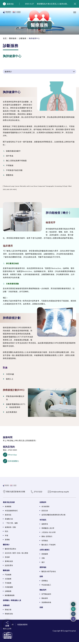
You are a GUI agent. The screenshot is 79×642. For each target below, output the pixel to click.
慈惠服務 (45, 554)
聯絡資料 (45, 598)
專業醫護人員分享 (48, 528)
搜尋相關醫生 (13, 461)
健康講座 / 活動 (10, 527)
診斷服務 (22, 38)
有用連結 (45, 540)
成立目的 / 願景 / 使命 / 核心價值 (16, 553)
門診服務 (8, 574)
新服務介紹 (9, 519)
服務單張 (45, 524)
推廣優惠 (8, 506)
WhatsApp (12, 455)
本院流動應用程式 (11, 510)
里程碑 (7, 557)
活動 (43, 558)
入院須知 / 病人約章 (49, 532)
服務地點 (43, 567)
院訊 (6, 531)
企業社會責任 (45, 550)
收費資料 (43, 502)
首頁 (5, 38)
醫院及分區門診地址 (49, 571)
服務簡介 (8, 71)
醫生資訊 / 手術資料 (49, 545)
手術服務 (8, 583)
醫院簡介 (6, 545)
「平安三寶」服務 (11, 523)
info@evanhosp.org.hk (60, 492)
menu (74, 12)
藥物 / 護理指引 (47, 536)
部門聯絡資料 (46, 594)
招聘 (41, 576)
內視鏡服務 (9, 587)
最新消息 (10, 4)
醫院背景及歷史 (10, 549)
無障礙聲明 (7, 629)
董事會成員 (9, 561)
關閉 (75, 4)
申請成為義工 (46, 585)
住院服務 (8, 579)
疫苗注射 (45, 510)
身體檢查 (6, 605)
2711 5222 (38, 492)
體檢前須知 (9, 614)
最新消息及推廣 (9, 502)
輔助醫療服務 (10, 595)
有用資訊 (43, 520)
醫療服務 (12, 38)
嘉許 (43, 562)
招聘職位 (45, 581)
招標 (41, 607)
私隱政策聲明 (22, 625)
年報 (6, 535)
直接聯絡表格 (46, 602)
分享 (7, 625)
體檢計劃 (8, 609)
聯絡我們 (43, 590)
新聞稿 (7, 539)
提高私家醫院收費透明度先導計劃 (54, 515)
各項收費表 (46, 506)
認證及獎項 (9, 565)
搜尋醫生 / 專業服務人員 (12, 600)
